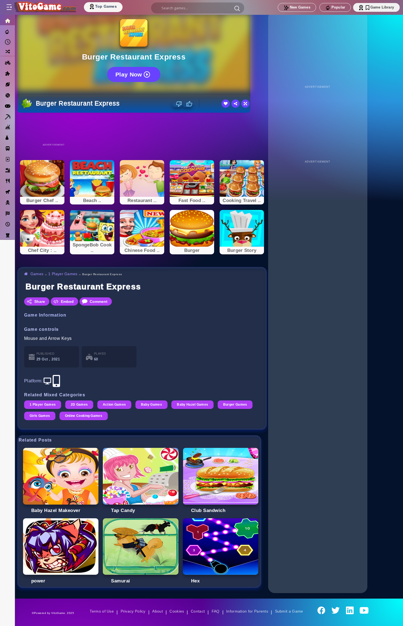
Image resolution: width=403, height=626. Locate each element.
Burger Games (238, 404)
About (156, 611)
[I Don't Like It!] (177, 104)
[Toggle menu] (9, 7)
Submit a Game (290, 611)
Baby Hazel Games (195, 404)
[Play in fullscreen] (245, 103)
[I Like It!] (187, 104)
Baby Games (153, 404)
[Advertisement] (142, 127)
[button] (237, 8)
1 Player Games (64, 274)
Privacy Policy (132, 611)
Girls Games (40, 416)
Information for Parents (247, 611)
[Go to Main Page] (45, 7)
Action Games (116, 404)
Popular (338, 7)
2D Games (80, 404)
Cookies (176, 611)
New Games (300, 7)
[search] (197, 7)
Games (37, 274)
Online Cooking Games (85, 416)
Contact (198, 611)
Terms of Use (99, 611)
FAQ (216, 611)
